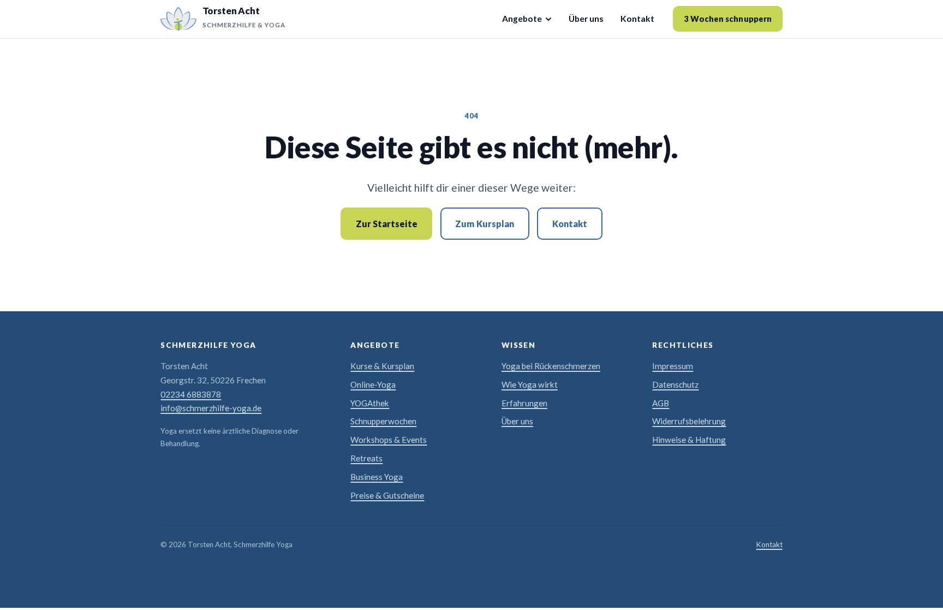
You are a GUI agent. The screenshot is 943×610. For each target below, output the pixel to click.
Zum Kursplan (484, 223)
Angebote (522, 18)
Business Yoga (376, 477)
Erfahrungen (524, 403)
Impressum (672, 366)
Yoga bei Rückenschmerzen (551, 366)
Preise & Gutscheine (387, 495)
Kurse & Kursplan (382, 366)
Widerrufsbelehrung (689, 421)
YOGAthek (369, 403)
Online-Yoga (373, 384)
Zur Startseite (386, 223)
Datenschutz (675, 384)
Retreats (366, 458)
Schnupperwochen (383, 421)
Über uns (586, 18)
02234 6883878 (190, 394)
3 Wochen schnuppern (728, 18)
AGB (660, 403)
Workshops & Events (388, 440)
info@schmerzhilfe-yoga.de (210, 408)
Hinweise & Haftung (689, 440)
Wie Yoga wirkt (530, 384)
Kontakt (637, 18)
